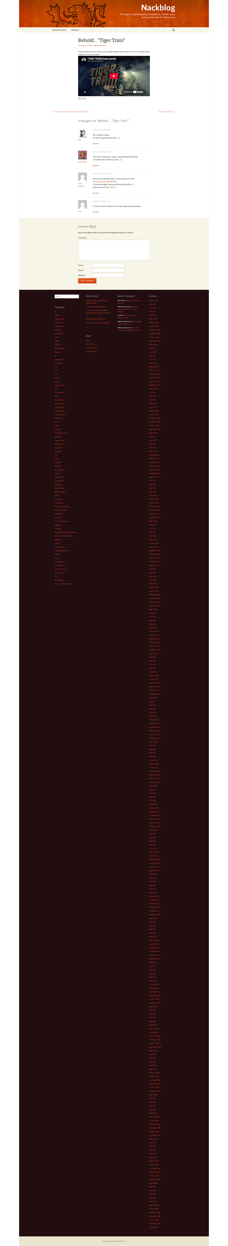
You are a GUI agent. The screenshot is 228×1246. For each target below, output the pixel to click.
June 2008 (152, 1102)
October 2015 (154, 778)
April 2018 (152, 668)
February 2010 (154, 1028)
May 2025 (152, 356)
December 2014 (154, 815)
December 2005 (154, 1212)
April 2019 (152, 624)
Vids (56, 576)
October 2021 (154, 514)
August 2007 (153, 1139)
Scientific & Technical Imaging (65, 532)
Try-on (57, 558)
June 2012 (152, 926)
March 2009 (153, 1069)
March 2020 (153, 584)
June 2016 (152, 749)
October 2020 (154, 558)
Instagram (58, 448)
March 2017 (153, 716)
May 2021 (152, 532)
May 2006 (152, 1194)
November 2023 (154, 422)
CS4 (56, 367)
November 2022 (154, 466)
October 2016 (154, 734)
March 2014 (153, 848)
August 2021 (153, 521)
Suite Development (61, 551)
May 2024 (152, 400)
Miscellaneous (60, 470)
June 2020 (152, 573)
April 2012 (152, 933)
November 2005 (154, 1216)
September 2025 (155, 341)
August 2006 (153, 1183)
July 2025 (152, 348)
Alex (79, 140)
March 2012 (153, 937)
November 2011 (154, 951)
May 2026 (152, 311)
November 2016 (154, 731)
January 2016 (153, 767)
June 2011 (152, 970)
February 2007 (154, 1161)
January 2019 (153, 635)
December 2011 (154, 948)
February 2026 (154, 322)
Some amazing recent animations (98, 323)
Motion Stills (59, 477)
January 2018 (153, 679)
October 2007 (154, 1131)
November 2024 (154, 378)
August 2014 (153, 830)
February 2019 (154, 631)
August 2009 (153, 1051)
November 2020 (154, 554)
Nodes (57, 495)
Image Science (60, 440)
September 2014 (155, 826)
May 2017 (152, 709)
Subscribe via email (59, 30)
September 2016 (155, 738)
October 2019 (154, 602)
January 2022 (153, 503)
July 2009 (152, 1054)
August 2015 (153, 786)
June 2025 (152, 352)
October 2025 (154, 337)
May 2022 (152, 488)
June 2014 (152, 837)
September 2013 (155, 870)
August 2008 (153, 1095)
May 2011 (152, 973)
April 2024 (152, 403)
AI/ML (56, 337)
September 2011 (155, 959)
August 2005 (153, 1227)
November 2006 (154, 1172)
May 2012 (152, 929)
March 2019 (153, 628)
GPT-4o (57, 422)
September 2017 (155, 694)
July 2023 (152, 436)
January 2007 (153, 1165)
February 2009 (154, 1073)
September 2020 (155, 561)
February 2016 (154, 764)
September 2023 (155, 429)
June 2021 (152, 528)
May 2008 (152, 1106)
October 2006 (154, 1176)
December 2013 (154, 859)
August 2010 (153, 1006)
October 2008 (154, 1087)
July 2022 (152, 481)
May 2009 (152, 1062)
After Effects (59, 334)
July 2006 (152, 1187)
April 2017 (152, 712)
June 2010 (152, 1014)
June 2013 (152, 881)
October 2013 (154, 867)
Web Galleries (59, 580)
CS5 (56, 370)
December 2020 (154, 550)
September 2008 (155, 1091)
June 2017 (152, 705)
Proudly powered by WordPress (114, 1241)
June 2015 (152, 793)
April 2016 (152, 756)
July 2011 (152, 966)
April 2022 (152, 492)
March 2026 (153, 319)
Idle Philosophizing (61, 433)
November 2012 (154, 907)
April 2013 (152, 889)
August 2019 (153, 609)
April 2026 (152, 315)
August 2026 (153, 300)
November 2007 (154, 1128)
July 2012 (152, 922)
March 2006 (153, 1201)
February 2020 (154, 587)
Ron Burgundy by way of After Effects (70, 111)
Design (57, 381)
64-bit (57, 315)
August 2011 (153, 962)
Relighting (58, 525)
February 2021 (154, 543)
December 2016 (154, 727)
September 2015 (155, 782)
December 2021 (154, 506)
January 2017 (153, 723)
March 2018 (153, 672)
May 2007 (152, 1150)
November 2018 (154, 642)
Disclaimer (75, 30)
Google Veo (59, 418)
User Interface (60, 573)
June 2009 (152, 1058)
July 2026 (152, 304)
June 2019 (152, 617)
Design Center (60, 385)
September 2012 (155, 915)
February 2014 (154, 852)
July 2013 (152, 878)
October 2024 (154, 381)
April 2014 (152, 845)
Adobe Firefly (59, 319)
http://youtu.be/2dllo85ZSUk (104, 181)
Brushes (57, 352)
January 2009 (153, 1076)
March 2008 (153, 1113)
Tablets (57, 554)
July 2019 (152, 613)
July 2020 (152, 569)
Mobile (57, 473)
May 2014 (152, 841)
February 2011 (154, 984)
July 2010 (152, 1010)
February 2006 (154, 1205)
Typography (59, 562)
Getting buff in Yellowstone (95, 319)
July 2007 (152, 1142)
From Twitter (59, 400)
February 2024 (154, 411)
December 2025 (154, 330)
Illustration (58, 437)
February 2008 (154, 1117)
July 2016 (152, 745)
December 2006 (154, 1168)
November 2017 (154, 687)
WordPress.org (91, 351)
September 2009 (155, 1047)
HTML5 (57, 426)
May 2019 (152, 620)
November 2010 (154, 995)
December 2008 (154, 1080)
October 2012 (154, 911)
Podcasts (58, 517)
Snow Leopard (60, 547)
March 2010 (153, 1025)
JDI (56, 455)
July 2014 (152, 834)
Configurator (59, 359)
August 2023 (153, 433)
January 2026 (153, 326)
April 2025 (152, 359)
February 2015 (154, 808)
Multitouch (58, 484)
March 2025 (153, 363)
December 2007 (154, 1124)
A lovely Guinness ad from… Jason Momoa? (128, 309)
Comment (83, 238)
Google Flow (59, 407)
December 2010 (154, 992)
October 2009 (154, 1043)
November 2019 (154, 598)
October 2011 (154, 955)
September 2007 (155, 1135)
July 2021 (152, 525)
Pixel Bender (59, 514)
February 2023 (154, 455)
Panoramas (58, 499)
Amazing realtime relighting (96, 307)
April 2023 (152, 447)
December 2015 (154, 771)
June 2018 (152, 661)
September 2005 (155, 1223)
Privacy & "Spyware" (62, 521)
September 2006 (155, 1179)
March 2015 (153, 804)
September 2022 (155, 473)
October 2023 (154, 425)
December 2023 (154, 418)
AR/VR (57, 341)
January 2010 (153, 1032)
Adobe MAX (59, 323)
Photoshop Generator (62, 506)
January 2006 (153, 1209)
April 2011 (152, 977)
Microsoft (58, 466)
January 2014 (153, 856)
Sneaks (57, 543)
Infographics (59, 444)
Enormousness (60, 392)
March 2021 (153, 539)
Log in (88, 340)
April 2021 (152, 536)
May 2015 (152, 797)
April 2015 (152, 801)
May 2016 (152, 753)
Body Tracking (60, 348)
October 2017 (154, 690)
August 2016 (153, 742)
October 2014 (154, 823)
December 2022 (154, 462)
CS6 (56, 374)
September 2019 (155, 606)
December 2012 (154, 903)
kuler (56, 459)
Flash (56, 396)
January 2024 (153, 414)
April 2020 (152, 580)
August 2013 (153, 874)
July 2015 (152, 789)
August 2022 (153, 477)
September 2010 (155, 1003)
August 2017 (153, 698)
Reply (97, 143)
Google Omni (59, 411)
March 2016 (153, 760)
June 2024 (152, 396)
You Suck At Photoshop (63, 584)
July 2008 (152, 1098)
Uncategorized (101, 45)
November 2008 (154, 1084)
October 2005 (154, 1220)
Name (81, 265)
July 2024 (152, 392)
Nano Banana (59, 488)
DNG (56, 389)
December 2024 (154, 374)
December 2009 (154, 1036)
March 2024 (153, 407)
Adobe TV (58, 330)
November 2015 (154, 775)
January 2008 (153, 1120)
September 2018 (155, 650)
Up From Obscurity (61, 569)
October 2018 (154, 646)
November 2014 (154, 819)
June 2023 (152, 440)
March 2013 (153, 892)
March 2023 (153, 451)
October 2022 (154, 470)
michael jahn (82, 162)
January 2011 (153, 988)
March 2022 (153, 495)
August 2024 (153, 389)
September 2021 (155, 517)
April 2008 (152, 1109)
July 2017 (152, 701)
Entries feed (90, 344)
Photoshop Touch (61, 510)
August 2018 (153, 653)
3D (55, 312)
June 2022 (152, 484)
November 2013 (154, 863)
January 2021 (153, 547)
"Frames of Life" (167, 111)
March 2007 (153, 1157)
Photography (59, 503)
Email (81, 270)
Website (81, 275)
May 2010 (152, 1017)
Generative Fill (60, 403)
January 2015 (153, 812)
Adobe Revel (59, 326)
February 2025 (154, 367)
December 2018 (154, 639)
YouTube (82, 98)
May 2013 (152, 885)
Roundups (58, 529)
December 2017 (154, 683)
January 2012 (153, 944)
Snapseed (58, 540)
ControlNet (58, 363)
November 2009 (154, 1040)
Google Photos (60, 415)
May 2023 (152, 444)
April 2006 (152, 1198)
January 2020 (153, 591)
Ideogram (58, 429)
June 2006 (152, 1190)
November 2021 (154, 510)
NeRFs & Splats (60, 492)
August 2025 (153, 345)
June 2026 (152, 308)
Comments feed (92, 348)
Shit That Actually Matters (64, 536)
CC (56, 356)
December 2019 (154, 595)
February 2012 (154, 940)
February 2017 (154, 720)
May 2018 (152, 664)
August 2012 (153, 918)
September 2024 (155, 385)
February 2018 (154, 675)
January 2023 (153, 459)
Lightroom (58, 462)
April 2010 (152, 1021)
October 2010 (154, 999)
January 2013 (153, 900)
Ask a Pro (58, 345)
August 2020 (153, 565)
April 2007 (152, 1154)
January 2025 (153, 370)
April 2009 (152, 1065)
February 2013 (154, 896)
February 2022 (154, 499)
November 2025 (154, 333)
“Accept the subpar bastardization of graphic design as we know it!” (98, 312)
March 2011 (153, 981)
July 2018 (152, 657)
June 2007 (152, 1146)
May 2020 (152, 576)
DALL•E (57, 378)
